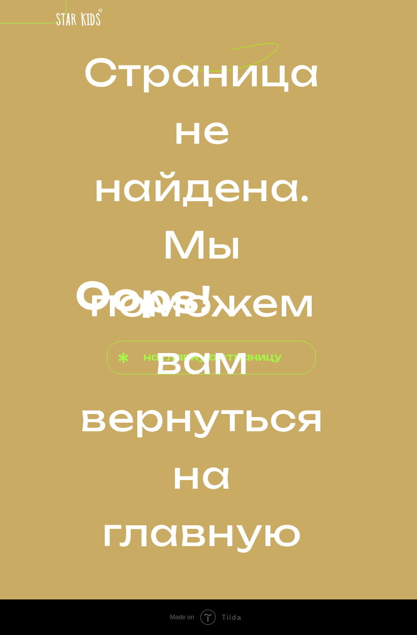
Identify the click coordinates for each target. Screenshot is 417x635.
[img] (79, 17)
